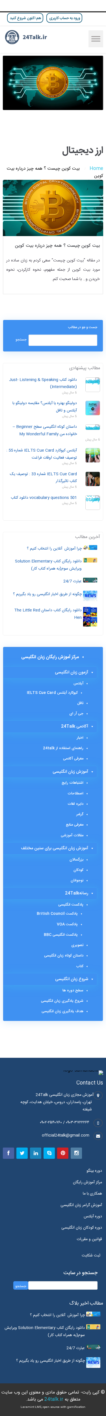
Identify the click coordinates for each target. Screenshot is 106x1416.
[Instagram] (76, 1153)
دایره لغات (75, 804)
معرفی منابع (74, 825)
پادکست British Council (57, 914)
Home (96, 168)
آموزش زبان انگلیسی (70, 771)
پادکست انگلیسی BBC (61, 935)
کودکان (78, 870)
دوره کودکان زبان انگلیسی (81, 1227)
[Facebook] (8, 1153)
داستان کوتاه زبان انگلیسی (63, 956)
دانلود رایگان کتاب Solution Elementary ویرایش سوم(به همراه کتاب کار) (48, 565)
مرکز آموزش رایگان (87, 1182)
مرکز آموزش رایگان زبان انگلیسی (50, 657)
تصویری (77, 945)
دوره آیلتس (93, 1216)
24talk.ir (53, 1399)
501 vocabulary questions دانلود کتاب (44, 497)
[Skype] (49, 1153)
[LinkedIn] (35, 1153)
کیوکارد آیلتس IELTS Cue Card (52, 693)
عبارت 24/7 (72, 581)
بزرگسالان (76, 860)
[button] (92, 1255)
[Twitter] (22, 1153)
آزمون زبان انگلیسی (71, 672)
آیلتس (78, 683)
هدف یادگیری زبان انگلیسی (62, 1011)
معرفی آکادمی (73, 759)
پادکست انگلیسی (70, 905)
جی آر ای (76, 714)
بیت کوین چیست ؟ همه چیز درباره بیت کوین (57, 246)
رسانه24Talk (76, 893)
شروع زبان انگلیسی (71, 979)
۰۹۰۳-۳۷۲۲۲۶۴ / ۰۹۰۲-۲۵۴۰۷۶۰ (64, 1122)
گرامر (79, 814)
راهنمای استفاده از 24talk (63, 748)
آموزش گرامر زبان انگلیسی (81, 1205)
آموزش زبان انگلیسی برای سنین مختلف (54, 848)
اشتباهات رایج (72, 783)
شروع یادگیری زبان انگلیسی (62, 1001)
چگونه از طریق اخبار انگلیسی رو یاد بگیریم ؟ (47, 594)
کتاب (79, 966)
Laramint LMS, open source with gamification (53, 1407)
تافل (80, 703)
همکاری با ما (92, 1193)
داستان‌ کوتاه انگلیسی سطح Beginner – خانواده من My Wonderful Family (45, 431)
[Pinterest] (62, 1153)
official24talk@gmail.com (65, 1135)
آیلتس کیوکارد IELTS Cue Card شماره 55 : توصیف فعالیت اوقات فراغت (41, 454)
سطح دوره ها (72, 990)
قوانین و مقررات (89, 1239)
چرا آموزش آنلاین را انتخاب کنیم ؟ (54, 548)
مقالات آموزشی (72, 835)
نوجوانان (77, 880)
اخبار (80, 738)
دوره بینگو (94, 1171)
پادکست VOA (67, 924)
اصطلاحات (75, 793)
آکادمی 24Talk (74, 726)
